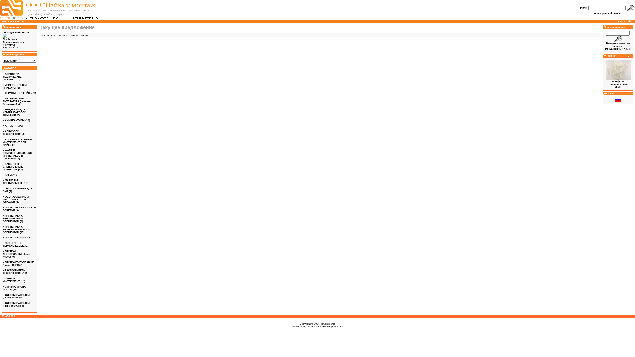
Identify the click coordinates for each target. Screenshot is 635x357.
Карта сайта (10, 47)
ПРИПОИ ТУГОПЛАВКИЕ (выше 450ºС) (19, 263)
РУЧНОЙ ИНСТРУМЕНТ (11, 280)
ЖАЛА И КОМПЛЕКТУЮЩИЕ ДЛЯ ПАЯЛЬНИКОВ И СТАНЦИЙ (17, 154)
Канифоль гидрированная (618, 82)
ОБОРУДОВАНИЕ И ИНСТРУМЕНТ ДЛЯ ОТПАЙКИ (16, 199)
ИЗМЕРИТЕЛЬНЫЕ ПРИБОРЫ (15, 86)
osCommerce (327, 323)
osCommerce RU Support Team (325, 326)
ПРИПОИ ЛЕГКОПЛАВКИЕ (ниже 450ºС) (17, 254)
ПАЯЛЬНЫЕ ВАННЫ (17, 237)
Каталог (20, 21)
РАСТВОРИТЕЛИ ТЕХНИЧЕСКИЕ (14, 271)
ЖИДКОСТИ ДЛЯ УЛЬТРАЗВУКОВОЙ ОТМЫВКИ (14, 112)
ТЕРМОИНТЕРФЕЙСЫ (18, 93)
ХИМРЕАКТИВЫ (15, 120)
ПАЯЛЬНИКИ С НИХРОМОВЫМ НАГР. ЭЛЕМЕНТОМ (16, 229)
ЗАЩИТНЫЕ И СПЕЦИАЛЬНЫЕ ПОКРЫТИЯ (13, 167)
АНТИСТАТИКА (14, 125)
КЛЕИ (8, 175)
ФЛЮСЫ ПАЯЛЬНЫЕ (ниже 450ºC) (17, 304)
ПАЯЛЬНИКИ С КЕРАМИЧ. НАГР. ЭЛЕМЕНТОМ (13, 218)
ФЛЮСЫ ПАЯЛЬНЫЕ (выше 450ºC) (17, 296)
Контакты (9, 44)
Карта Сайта (625, 21)
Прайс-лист (10, 39)
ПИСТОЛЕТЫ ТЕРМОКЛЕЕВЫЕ (14, 244)
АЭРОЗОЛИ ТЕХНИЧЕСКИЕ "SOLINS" (12, 77)
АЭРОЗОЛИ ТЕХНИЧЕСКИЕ (12, 132)
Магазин (7, 21)
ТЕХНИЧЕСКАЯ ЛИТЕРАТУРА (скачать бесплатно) (17, 101)
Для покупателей (13, 42)
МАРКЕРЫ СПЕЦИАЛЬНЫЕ (13, 181)
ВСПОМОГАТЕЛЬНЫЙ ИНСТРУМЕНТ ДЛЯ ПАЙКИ (17, 142)
